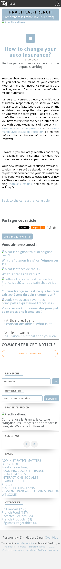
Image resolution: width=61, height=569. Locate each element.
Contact (22, 546)
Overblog (51, 537)
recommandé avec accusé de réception (30, 130)
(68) (17, 519)
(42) (20, 523)
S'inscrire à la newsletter (17, 236)
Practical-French (30, 12)
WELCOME (9, 494)
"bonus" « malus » (21, 184)
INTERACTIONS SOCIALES (20, 477)
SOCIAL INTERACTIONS (18, 488)
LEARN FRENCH (13, 481)
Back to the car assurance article (26, 200)
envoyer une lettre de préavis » (30, 126)
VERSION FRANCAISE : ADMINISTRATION (30, 491)
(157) (15, 512)
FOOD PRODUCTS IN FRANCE (23, 471)
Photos (7, 484)
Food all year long (15, 467)
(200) (14, 509)
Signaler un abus (37, 546)
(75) (17, 516)
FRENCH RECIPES (14, 474)
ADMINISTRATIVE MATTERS (21, 460)
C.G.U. (52, 546)
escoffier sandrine (25, 543)
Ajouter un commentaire (30, 353)
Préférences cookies (48, 550)
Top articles (9, 546)
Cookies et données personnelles (18, 550)
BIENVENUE (10, 464)
